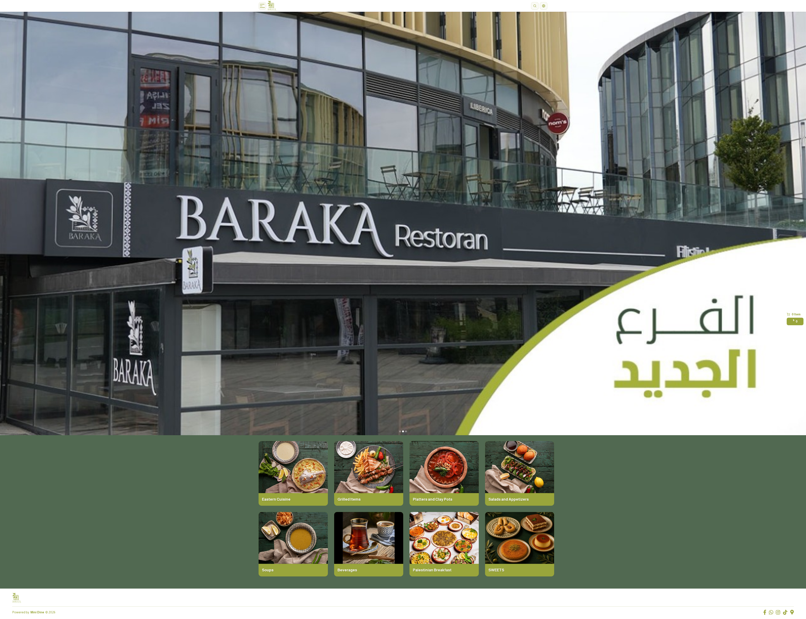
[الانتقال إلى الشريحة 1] (400, 431)
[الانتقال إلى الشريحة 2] (403, 431)
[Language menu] (543, 6)
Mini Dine (37, 612)
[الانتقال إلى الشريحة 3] (406, 431)
